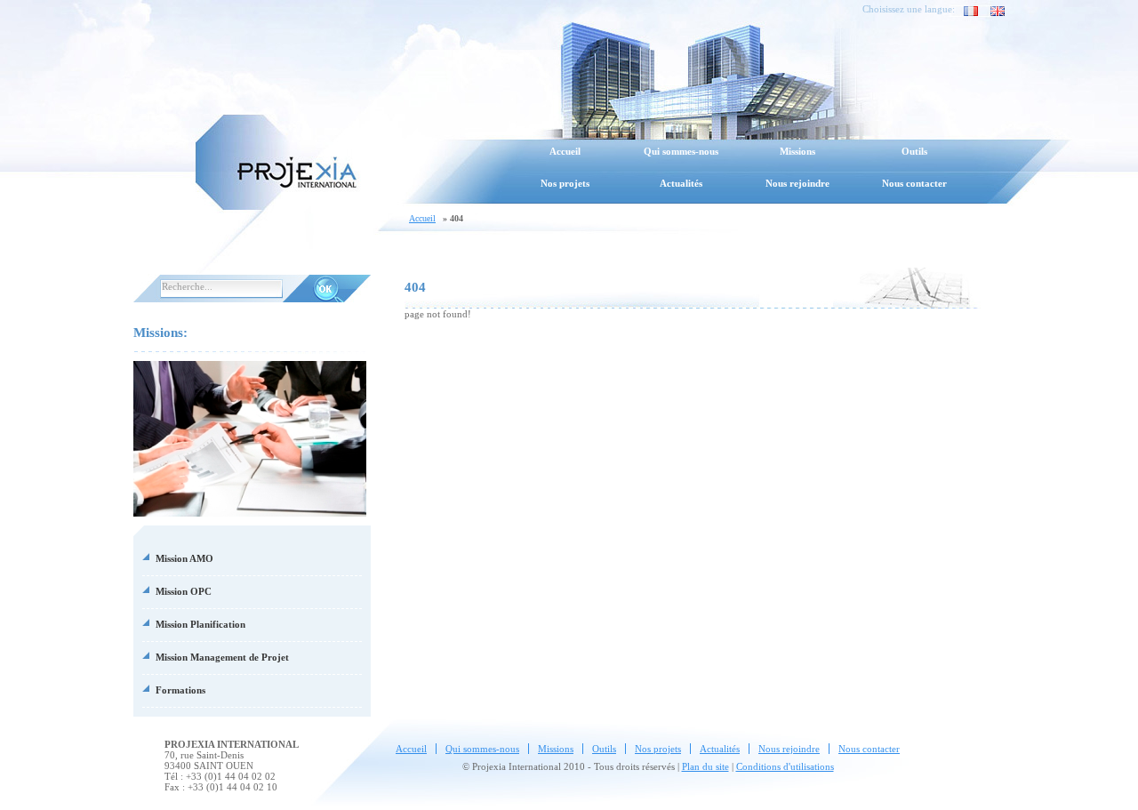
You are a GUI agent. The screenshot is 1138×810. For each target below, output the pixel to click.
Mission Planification (200, 624)
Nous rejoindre (797, 183)
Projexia (276, 160)
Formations (180, 690)
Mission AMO (184, 558)
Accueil (565, 151)
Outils (914, 151)
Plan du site (705, 766)
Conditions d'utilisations (785, 766)
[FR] (966, 11)
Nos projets (565, 183)
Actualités (681, 183)
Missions (797, 151)
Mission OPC (184, 591)
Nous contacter (914, 183)
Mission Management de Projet (222, 657)
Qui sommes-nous (681, 151)
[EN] (993, 11)
